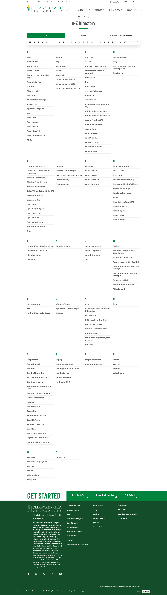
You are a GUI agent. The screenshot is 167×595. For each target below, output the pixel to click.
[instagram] (36, 574)
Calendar (135, 2)
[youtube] (60, 574)
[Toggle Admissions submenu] (88, 9)
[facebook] (29, 574)
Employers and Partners (74, 531)
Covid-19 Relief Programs (75, 519)
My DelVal (46, 2)
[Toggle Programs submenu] (104, 9)
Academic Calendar (99, 518)
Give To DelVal (65, 2)
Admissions (82, 10)
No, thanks (146, 591)
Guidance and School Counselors (77, 544)
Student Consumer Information (127, 514)
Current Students (72, 523)
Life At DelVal (114, 10)
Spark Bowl (96, 523)
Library (40, 2)
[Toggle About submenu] (72, 9)
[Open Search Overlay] (141, 10)
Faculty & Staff (71, 536)
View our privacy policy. (80, 591)
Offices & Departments (125, 510)
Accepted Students (73, 510)
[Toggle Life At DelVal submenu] (122, 9)
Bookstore (103, 514)
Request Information (105, 495)
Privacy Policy (136, 586)
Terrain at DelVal (55, 2)
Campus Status (122, 506)
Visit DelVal (130, 495)
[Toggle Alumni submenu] (135, 9)
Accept (139, 591)
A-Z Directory (127, 2)
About (68, 10)
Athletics (29, 2)
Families (69, 540)
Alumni (130, 10)
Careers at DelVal (98, 506)
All (30, 42)
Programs (98, 10)
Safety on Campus (72, 527)
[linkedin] (52, 573)
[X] (44, 574)
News (35, 2)
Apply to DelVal (78, 495)
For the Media (122, 518)
